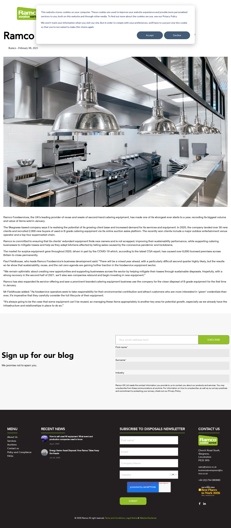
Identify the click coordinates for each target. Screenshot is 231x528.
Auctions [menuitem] (12, 444)
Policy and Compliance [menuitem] (19, 452)
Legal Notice (131, 518)
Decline (177, 35)
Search (207, 13)
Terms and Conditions (115, 518)
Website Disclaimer (148, 518)
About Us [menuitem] (12, 437)
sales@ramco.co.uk (207, 467)
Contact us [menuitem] (13, 448)
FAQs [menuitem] (10, 456)
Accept (150, 35)
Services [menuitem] (11, 441)
